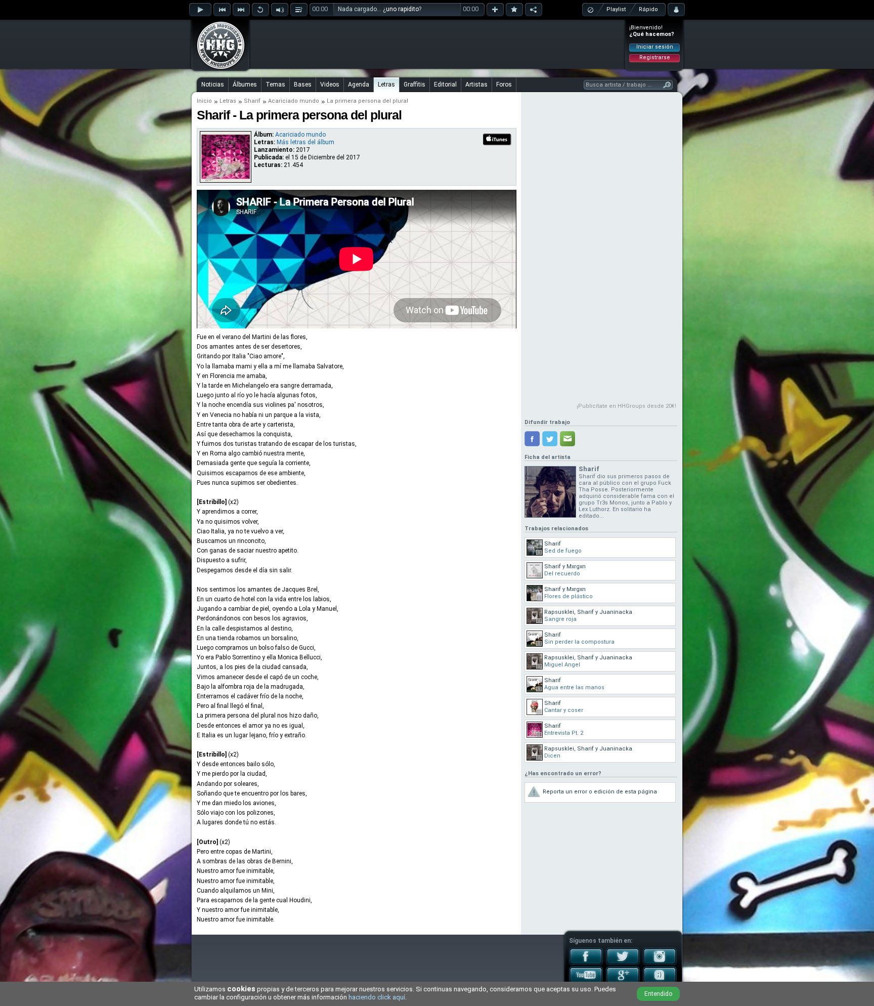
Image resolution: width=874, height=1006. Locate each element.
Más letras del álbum (305, 142)
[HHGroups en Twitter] (623, 963)
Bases (303, 84)
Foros (504, 84)
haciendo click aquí (376, 997)
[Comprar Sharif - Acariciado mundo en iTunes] (497, 144)
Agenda (358, 84)
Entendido (658, 993)
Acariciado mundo (293, 101)
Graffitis (414, 84)
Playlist (616, 9)
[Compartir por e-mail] (567, 438)
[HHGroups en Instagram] (660, 963)
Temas (275, 84)
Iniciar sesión (654, 47)
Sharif (252, 101)
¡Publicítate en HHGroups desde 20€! (626, 406)
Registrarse (654, 57)
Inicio (204, 101)
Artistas (476, 84)
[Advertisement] (437, 44)
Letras (386, 84)
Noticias (212, 84)
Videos (329, 84)
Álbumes (245, 84)
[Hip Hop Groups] (217, 68)
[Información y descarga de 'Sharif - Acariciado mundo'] (225, 180)
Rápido (648, 9)
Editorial (445, 84)
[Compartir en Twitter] (549, 438)
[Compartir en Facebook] (532, 438)
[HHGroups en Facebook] (586, 963)
